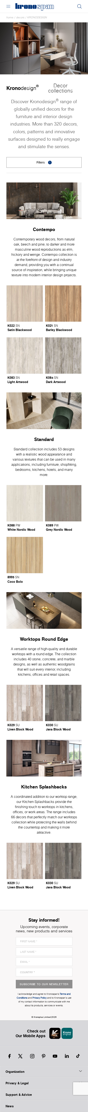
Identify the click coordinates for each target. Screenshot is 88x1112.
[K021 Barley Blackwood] (63, 303)
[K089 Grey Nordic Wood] (63, 503)
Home (9, 17)
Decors (20, 17)
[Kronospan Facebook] (9, 1056)
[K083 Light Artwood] (24, 355)
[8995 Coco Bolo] (24, 555)
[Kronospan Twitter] (20, 1056)
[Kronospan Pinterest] (43, 1056)
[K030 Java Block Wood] (63, 703)
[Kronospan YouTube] (55, 1056)
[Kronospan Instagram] (32, 1056)
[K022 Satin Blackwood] (24, 303)
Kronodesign (37, 17)
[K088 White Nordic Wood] (24, 503)
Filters (44, 162)
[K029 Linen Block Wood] (24, 703)
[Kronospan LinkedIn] (67, 1056)
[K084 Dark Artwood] (63, 355)
